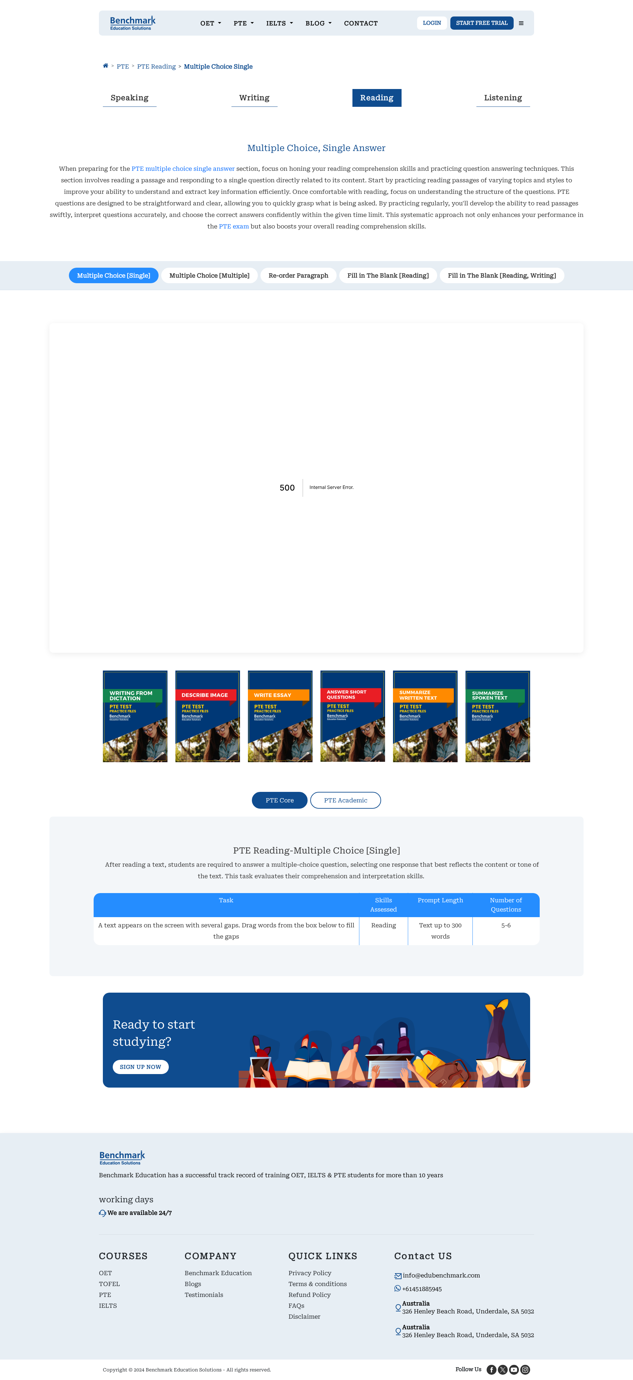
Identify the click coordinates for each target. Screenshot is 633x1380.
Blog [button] (316, 23)
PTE (123, 66)
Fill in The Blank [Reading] (388, 275)
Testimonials (204, 1294)
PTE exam (234, 226)
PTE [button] (241, 23)
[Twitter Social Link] (503, 1369)
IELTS (108, 1305)
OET (105, 1273)
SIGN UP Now (141, 1067)
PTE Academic (345, 800)
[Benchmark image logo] (132, 23)
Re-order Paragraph (298, 275)
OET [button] (208, 23)
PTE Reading (156, 66)
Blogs (193, 1283)
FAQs (296, 1305)
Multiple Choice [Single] (113, 275)
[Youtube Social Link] (514, 1369)
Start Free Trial (482, 23)
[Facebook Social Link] (492, 1369)
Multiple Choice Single (218, 66)
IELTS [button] (277, 23)
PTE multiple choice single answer (184, 168)
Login (432, 23)
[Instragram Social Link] (525, 1369)
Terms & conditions (317, 1283)
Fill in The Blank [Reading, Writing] (502, 275)
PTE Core (280, 800)
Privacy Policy (309, 1273)
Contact (361, 23)
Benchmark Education (218, 1273)
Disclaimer (304, 1316)
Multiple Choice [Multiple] (209, 275)
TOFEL (109, 1283)
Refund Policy (309, 1294)
